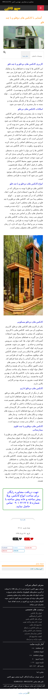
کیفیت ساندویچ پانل (35, 636)
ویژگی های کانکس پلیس (34, 619)
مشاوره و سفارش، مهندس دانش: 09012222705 (18, 2)
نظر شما (23, 519)
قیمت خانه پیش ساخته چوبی (32, 622)
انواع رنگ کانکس (36, 613)
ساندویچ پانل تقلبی (35, 625)
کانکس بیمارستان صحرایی (33, 633)
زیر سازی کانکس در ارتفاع (33, 628)
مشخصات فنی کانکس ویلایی (32, 630)
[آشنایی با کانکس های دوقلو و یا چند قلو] (23, 37)
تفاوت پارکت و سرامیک (34, 639)
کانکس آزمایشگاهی (35, 616)
